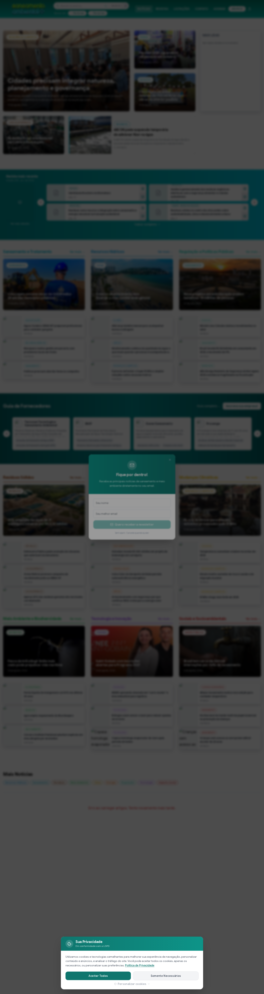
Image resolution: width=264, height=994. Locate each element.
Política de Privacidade (139, 965)
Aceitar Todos (98, 976)
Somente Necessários (166, 976)
